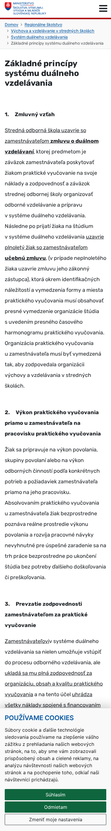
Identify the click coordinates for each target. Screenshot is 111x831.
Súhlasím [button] (55, 795)
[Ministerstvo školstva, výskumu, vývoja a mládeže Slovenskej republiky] (25, 8)
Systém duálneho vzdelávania (39, 37)
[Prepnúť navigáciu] (103, 9)
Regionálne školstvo (43, 24)
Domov (11, 24)
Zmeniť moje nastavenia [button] (55, 819)
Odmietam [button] (55, 807)
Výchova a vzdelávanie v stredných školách (52, 30)
